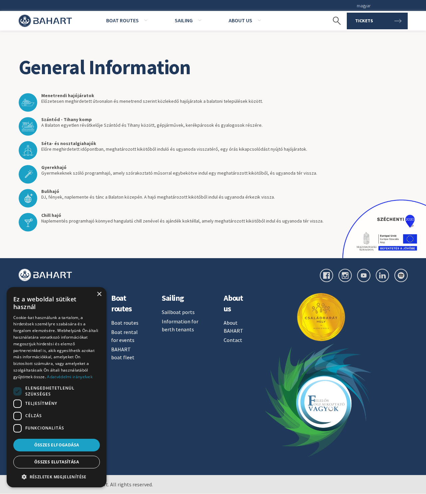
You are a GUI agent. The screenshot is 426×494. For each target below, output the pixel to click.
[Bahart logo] (45, 275)
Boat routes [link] (122, 20)
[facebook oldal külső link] (326, 275)
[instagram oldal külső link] (345, 275)
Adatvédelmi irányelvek (70, 377)
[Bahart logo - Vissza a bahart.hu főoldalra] (45, 21)
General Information (105, 67)
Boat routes (124, 322)
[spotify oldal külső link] (401, 275)
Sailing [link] (184, 20)
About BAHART (233, 326)
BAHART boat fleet (122, 353)
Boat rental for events (124, 336)
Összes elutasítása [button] (56, 462)
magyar (363, 6)
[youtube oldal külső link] (363, 275)
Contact (233, 340)
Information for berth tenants (180, 325)
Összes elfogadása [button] (56, 445)
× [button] (99, 294)
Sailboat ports (178, 312)
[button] (56, 477)
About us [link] (240, 20)
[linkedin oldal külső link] (382, 275)
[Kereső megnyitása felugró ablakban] (333, 21)
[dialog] (56, 387)
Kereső (333, 10)
